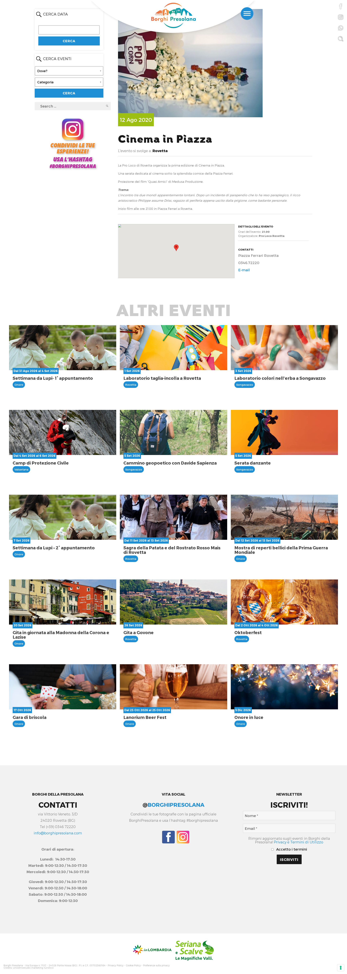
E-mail (244, 270)
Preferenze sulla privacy (156, 965)
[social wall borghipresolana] (72, 143)
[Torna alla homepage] (173, 16)
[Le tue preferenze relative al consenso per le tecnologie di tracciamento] (340, 967)
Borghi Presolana (13, 965)
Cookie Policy (133, 965)
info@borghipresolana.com (58, 833)
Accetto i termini (291, 849)
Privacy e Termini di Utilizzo (298, 842)
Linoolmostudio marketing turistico (33, 968)
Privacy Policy (115, 965)
